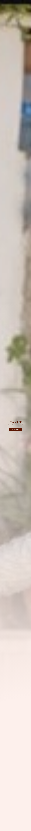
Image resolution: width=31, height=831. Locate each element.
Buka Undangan (15, 429)
